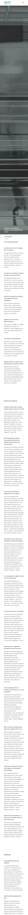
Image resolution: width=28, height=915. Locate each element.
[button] (23, 2)
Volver (6, 238)
